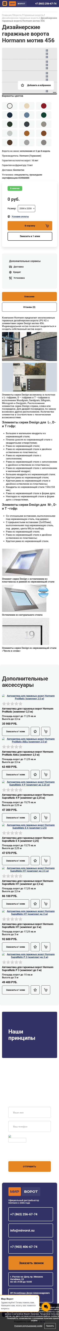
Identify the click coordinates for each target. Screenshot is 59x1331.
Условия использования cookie (28, 1326)
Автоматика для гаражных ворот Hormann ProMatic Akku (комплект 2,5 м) (27, 753)
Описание (29, 296)
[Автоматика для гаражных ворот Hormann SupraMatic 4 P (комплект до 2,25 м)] (29, 783)
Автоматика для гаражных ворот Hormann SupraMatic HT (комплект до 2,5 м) (27, 882)
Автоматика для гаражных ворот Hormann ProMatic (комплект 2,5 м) (27, 710)
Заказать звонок (31, 1263)
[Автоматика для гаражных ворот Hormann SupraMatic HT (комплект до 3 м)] (29, 912)
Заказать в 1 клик (30, 236)
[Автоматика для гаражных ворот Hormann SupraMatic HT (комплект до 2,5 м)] (29, 869)
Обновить (16, 1136)
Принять (50, 1326)
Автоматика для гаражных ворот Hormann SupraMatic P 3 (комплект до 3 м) (27, 969)
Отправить (29, 1166)
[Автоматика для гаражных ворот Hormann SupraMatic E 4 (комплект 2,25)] (29, 826)
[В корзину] (45, 731)
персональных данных (20, 1155)
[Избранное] (35, 731)
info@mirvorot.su (22, 1230)
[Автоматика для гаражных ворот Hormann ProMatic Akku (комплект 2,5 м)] (29, 740)
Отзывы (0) (29, 307)
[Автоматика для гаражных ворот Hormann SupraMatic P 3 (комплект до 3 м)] (29, 955)
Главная (6, 15)
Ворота (17, 15)
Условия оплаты (20, 216)
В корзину (30, 225)
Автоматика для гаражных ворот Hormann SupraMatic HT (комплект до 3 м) (27, 926)
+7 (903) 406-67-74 (23, 1247)
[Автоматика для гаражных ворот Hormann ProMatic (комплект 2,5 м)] (29, 697)
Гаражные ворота (33, 15)
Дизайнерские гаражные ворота (20, 18)
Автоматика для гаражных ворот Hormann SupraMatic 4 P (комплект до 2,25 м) (27, 796)
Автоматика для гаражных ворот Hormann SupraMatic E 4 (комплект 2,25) (27, 839)
